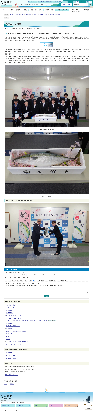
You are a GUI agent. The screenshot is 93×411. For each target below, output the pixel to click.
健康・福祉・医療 (36, 9)
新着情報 (12, 384)
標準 (78, 1)
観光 (36, 405)
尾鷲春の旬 (9, 328)
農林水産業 (29, 14)
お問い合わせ (49, 1)
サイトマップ (41, 1)
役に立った (10, 274)
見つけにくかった (64, 280)
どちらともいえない (32, 274)
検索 (90, 4)
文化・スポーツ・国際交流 (76, 10)
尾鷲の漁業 (9, 352)
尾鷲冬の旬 (9, 312)
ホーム (5, 9)
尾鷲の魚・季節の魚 (55, 14)
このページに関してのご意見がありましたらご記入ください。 (23, 283)
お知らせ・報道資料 (12, 358)
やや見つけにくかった (52, 280)
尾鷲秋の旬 (9, 310)
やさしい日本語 (57, 1)
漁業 (35, 14)
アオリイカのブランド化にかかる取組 (17, 341)
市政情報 (87, 9)
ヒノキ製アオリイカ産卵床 (14, 344)
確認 (46, 296)
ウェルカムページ (32, 1)
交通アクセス (20, 405)
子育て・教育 (49, 9)
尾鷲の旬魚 (9, 333)
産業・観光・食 (62, 9)
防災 (25, 9)
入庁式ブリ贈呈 (10, 305)
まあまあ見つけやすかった (25, 280)
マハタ (8, 339)
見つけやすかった (11, 280)
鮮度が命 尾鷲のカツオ (13, 326)
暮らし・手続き (15, 9)
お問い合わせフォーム (11, 375)
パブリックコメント (12, 355)
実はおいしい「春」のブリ (14, 315)
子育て (52, 405)
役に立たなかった (58, 274)
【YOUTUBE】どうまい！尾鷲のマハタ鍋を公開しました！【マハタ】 (31, 320)
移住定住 (67, 405)
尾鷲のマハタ (10, 307)
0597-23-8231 (13, 369)
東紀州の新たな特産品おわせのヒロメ (17, 331)
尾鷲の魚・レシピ (43, 14)
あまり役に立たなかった (46, 274)
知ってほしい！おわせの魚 (14, 318)
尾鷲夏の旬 (9, 323)
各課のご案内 (66, 4)
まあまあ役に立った (20, 274)
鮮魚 (7, 336)
